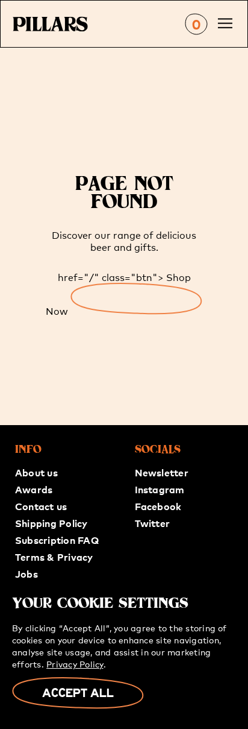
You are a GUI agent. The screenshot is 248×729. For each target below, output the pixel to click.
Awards (33, 489)
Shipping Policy (51, 522)
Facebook (158, 506)
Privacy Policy (74, 663)
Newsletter (161, 472)
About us (36, 472)
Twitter (152, 522)
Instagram (160, 489)
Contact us (41, 506)
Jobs (26, 573)
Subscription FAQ (57, 539)
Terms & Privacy (54, 556)
